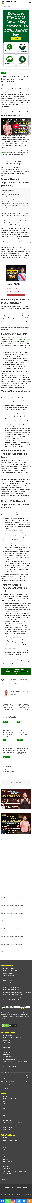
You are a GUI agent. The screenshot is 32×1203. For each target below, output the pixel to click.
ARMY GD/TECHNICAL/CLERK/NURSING (13, 1122)
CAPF (4, 1103)
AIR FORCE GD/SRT (8, 1127)
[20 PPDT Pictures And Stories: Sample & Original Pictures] (9, 743)
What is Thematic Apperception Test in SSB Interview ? (14, 195)
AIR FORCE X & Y (7, 1159)
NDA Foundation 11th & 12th (10, 1140)
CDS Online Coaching (8, 973)
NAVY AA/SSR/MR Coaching (9, 1059)
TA (3, 1110)
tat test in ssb (13, 679)
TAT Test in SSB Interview (22, 679)
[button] (16, 37)
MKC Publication (9, 63)
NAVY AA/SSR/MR (7, 1120)
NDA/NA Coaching (7, 1035)
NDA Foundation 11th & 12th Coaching (12, 1037)
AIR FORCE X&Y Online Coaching (11, 987)
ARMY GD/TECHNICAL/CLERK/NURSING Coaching (15, 1061)
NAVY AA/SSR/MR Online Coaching (11, 989)
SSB (18, 721)
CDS (4, 739)
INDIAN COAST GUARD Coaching (11, 1064)
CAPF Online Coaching (8, 975)
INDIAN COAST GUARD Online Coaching (13, 994)
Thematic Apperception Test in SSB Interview (10, 683)
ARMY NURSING (7, 1168)
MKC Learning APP (22, 51)
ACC (4, 1108)
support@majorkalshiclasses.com (9, 1088)
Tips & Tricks (7, 757)
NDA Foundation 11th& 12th (10, 1099)
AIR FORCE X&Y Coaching (9, 1057)
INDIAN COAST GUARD (9, 1125)
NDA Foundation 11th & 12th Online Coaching (14, 970)
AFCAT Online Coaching (8, 978)
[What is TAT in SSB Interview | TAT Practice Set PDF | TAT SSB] (23, 743)
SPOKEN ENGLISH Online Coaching (11, 999)
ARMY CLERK (6, 1166)
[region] (16, 37)
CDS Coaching (6, 1040)
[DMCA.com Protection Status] (9, 1025)
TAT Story (7, 679)
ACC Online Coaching (8, 980)
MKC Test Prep (22, 63)
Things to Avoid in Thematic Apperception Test (15, 209)
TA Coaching (6, 1049)
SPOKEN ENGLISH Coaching (9, 1066)
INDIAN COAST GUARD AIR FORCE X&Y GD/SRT (15, 1171)
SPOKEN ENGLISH (7, 1129)
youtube (25, 1187)
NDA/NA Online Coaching (9, 968)
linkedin (19, 1187)
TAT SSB (4, 72)
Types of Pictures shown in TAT (11, 202)
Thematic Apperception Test (7, 681)
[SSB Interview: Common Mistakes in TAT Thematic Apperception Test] (9, 760)
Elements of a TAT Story (9, 200)
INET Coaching (6, 1052)
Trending (20, 739)
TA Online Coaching (7, 982)
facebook (7, 1187)
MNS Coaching (6, 1054)
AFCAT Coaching (7, 1045)
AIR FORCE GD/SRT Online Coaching (12, 997)
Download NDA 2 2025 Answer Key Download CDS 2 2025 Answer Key (16, 24)
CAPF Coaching (6, 1042)
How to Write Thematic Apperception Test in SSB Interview (15, 206)
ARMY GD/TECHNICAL (8, 1164)
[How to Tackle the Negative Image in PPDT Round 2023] (23, 725)
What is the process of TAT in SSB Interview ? (14, 198)
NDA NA (5, 1137)
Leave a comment (16, 782)
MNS (4, 1115)
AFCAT (4, 1106)
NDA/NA (5, 1096)
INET (4, 1113)
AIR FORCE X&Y (7, 1118)
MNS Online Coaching (8, 985)
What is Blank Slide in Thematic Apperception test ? (16, 203)
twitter (13, 1187)
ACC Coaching (6, 1047)
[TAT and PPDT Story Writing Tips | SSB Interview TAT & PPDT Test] (9, 725)
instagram (16, 1189)
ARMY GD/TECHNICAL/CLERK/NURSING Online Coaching (17, 992)
